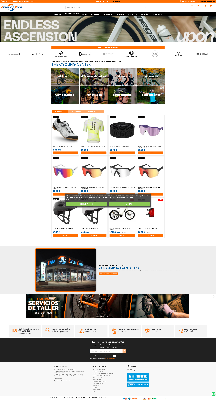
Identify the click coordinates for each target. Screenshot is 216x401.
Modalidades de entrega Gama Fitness (103, 373)
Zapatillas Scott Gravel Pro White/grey (64, 146)
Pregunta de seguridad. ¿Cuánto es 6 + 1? (101, 356)
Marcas (95, 387)
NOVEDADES (59, 111)
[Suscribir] (124, 351)
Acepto (129, 204)
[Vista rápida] (66, 144)
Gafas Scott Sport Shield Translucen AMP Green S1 (65, 187)
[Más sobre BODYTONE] (131, 54)
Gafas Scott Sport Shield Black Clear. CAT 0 (122, 187)
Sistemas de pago (98, 383)
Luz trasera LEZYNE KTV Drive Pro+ (147, 228)
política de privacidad (110, 358)
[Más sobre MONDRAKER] (108, 54)
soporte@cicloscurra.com (64, 381)
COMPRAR (65, 153)
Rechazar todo (86, 204)
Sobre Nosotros (97, 389)
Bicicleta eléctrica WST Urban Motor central (120, 229)
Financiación (96, 385)
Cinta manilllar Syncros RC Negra (119, 146)
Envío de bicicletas (98, 371)
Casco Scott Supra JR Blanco (89, 228)
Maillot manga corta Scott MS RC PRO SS (93, 146)
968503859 (59, 378)
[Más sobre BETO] (202, 54)
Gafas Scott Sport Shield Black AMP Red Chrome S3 (92, 187)
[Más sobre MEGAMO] (38, 54)
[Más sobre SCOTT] (61, 54)
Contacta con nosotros (99, 369)
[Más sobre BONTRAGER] (155, 54)
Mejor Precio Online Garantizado (101, 375)
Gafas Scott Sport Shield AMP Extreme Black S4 (149, 187)
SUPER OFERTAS (94, 111)
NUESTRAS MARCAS (108, 47)
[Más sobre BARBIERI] (178, 54)
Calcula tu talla (97, 379)
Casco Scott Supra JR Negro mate (63, 228)
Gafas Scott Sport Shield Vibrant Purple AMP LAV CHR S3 (149, 146)
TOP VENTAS (76, 111)
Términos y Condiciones (99, 381)
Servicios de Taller (98, 377)
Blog (94, 391)
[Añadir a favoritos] (64, 144)
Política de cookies (72, 200)
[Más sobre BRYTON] (85, 54)
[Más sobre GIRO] (14, 54)
